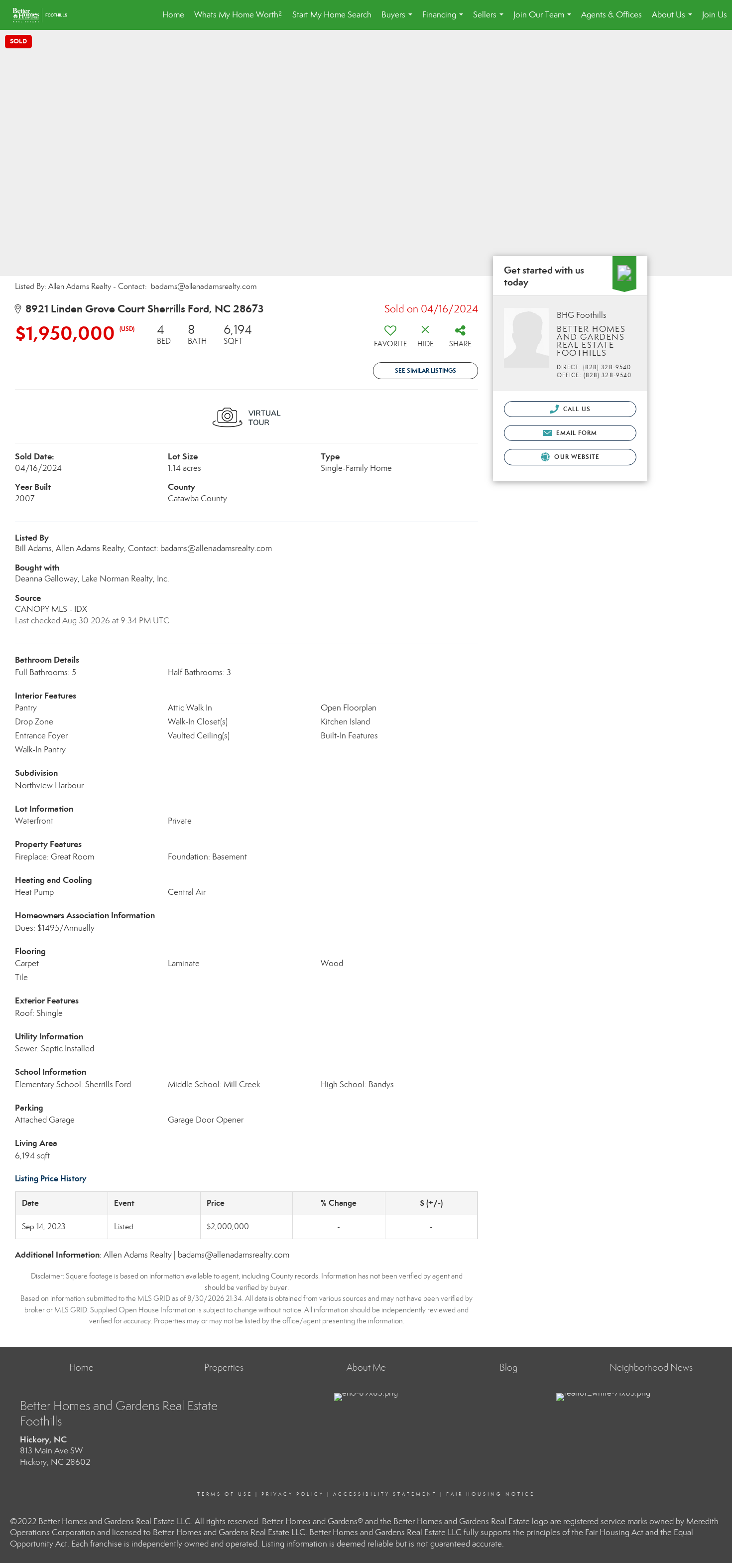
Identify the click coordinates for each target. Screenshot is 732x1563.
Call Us (576, 409)
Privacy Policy (292, 1494)
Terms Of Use (224, 1494)
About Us (674, 19)
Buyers (398, 19)
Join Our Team (544, 19)
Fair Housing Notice (490, 1494)
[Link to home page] (44, 15)
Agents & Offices (611, 14)
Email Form (575, 432)
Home (173, 14)
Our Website (576, 456)
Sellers (490, 19)
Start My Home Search (331, 14)
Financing (444, 19)
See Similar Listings (425, 370)
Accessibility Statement (385, 1494)
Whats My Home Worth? (238, 14)
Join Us (714, 14)
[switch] (390, 339)
